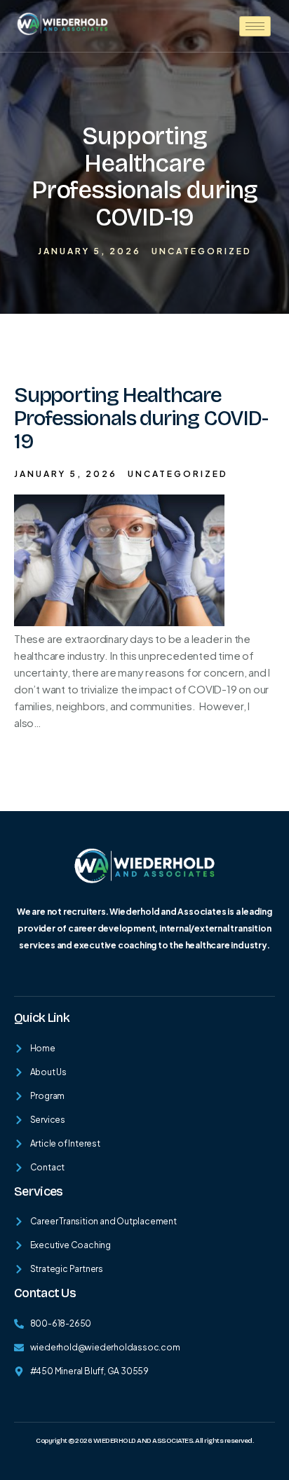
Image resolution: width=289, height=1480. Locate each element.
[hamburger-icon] (255, 26)
